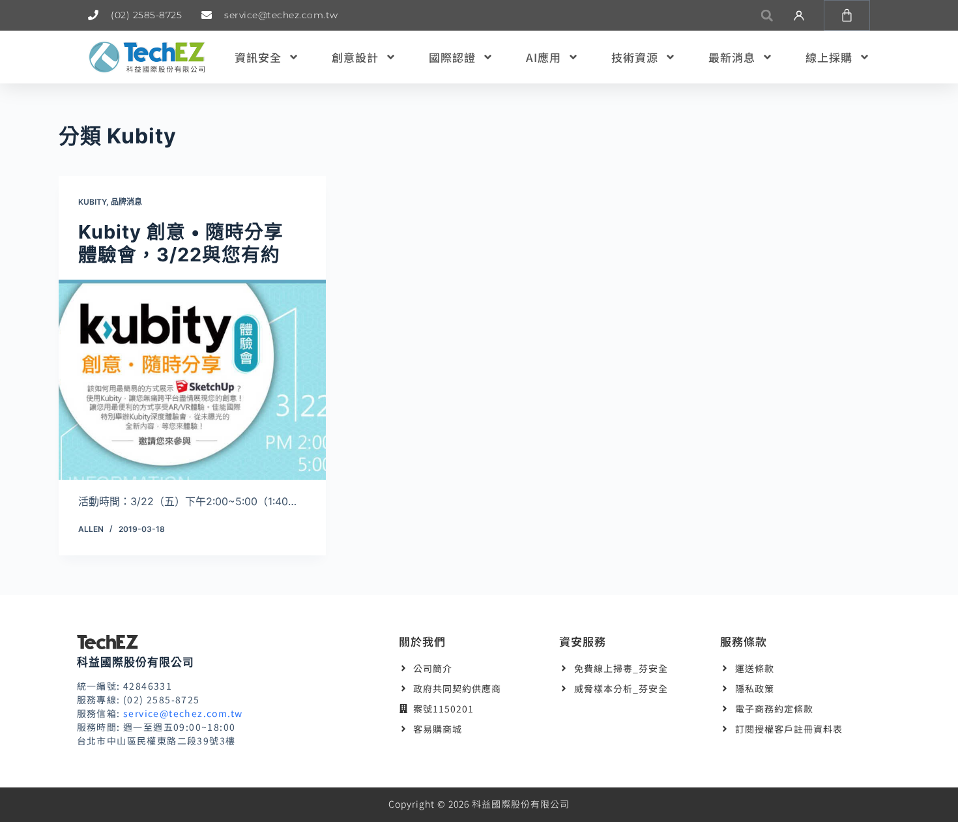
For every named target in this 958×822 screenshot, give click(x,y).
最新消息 (731, 57)
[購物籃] (847, 15)
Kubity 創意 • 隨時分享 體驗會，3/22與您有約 (180, 243)
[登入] (799, 16)
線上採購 (829, 57)
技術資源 (634, 57)
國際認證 (452, 57)
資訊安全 (258, 57)
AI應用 (543, 57)
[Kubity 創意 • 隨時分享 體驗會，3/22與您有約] (192, 380)
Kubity (92, 202)
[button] (767, 15)
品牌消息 (126, 202)
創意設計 (355, 57)
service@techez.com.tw (182, 713)
